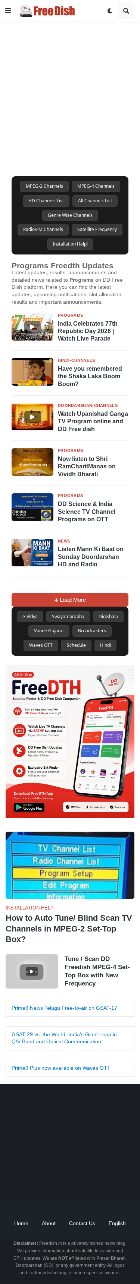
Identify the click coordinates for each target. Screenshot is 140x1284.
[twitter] (42, 1182)
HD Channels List (46, 200)
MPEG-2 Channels (44, 186)
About (49, 1223)
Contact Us (82, 1223)
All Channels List (95, 200)
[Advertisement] (70, 91)
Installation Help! (70, 244)
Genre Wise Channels (70, 215)
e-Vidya (30, 616)
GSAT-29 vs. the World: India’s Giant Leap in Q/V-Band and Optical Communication (64, 1038)
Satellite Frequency (97, 229)
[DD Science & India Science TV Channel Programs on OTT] (32, 507)
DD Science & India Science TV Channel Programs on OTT (86, 511)
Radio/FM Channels (43, 229)
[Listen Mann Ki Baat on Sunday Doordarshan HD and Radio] (32, 552)
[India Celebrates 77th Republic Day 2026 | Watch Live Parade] (32, 327)
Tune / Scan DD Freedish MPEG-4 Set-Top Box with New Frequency (97, 971)
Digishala (108, 616)
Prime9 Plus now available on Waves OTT (61, 1068)
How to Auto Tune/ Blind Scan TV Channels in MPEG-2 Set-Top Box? (69, 928)
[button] (8, 11)
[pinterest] (98, 1182)
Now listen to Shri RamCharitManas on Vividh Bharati (87, 466)
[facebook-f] (23, 1182)
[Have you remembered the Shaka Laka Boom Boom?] (32, 372)
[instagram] (79, 1182)
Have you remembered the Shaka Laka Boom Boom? (90, 376)
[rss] (116, 1182)
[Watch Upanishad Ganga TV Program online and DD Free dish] (32, 417)
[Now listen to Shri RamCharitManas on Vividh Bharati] (32, 462)
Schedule (76, 645)
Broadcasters (92, 630)
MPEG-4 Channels (96, 186)
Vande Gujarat (49, 630)
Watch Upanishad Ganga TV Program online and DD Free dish (93, 421)
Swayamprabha (68, 616)
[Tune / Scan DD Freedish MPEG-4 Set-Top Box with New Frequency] (32, 971)
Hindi (105, 645)
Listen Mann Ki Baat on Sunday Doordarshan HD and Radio (91, 556)
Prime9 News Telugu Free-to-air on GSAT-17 (64, 1008)
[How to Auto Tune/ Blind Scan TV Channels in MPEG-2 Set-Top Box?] (70, 865)
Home (21, 1223)
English (117, 1223)
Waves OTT (41, 645)
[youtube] (60, 1182)
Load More (72, 600)
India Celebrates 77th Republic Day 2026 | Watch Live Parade (88, 331)
